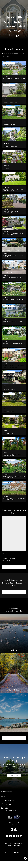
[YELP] (17, 836)
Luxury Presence (14, 845)
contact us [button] (14, 775)
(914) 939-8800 (8, 804)
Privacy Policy (20, 852)
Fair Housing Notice (7, 821)
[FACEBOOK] (7, 836)
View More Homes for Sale (14, 566)
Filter (7, 57)
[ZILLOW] (21, 836)
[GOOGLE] (14, 836)
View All (14, 738)
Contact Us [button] (14, 592)
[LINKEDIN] (10, 836)
